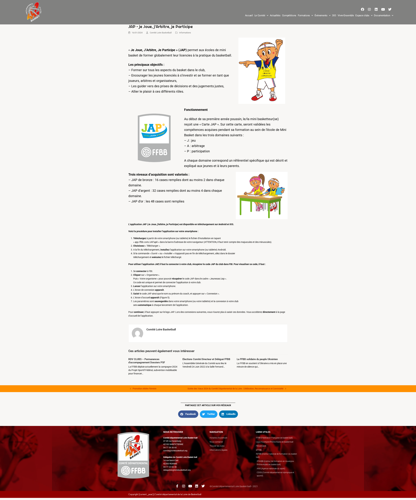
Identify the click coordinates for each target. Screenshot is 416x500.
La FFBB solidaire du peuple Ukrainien (257, 359)
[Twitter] (390, 9)
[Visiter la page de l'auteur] (137, 333)
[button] (188, 414)
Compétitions (289, 15)
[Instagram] (369, 9)
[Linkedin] (376, 9)
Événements (321, 15)
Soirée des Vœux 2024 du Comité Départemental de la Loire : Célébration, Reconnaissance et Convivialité (235, 388)
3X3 (334, 15)
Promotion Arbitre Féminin (143, 388)
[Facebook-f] (177, 486)
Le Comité (259, 15)
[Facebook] (362, 9)
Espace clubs (362, 15)
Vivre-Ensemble (346, 15)
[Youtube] (383, 9)
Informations (185, 32)
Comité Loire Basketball (161, 32)
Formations (304, 15)
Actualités (275, 15)
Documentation (382, 15)
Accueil (249, 15)
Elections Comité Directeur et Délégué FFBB (206, 359)
